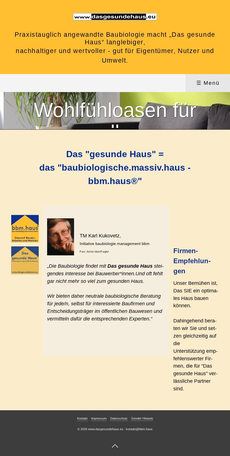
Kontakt (82, 418)
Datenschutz (119, 418)
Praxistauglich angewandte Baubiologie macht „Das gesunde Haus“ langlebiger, (115, 38)
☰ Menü (207, 83)
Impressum (99, 418)
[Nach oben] (115, 445)
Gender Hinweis (142, 418)
